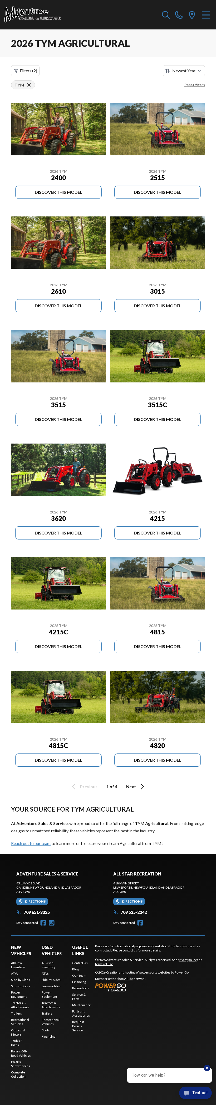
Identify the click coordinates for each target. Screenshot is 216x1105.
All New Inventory (18, 965)
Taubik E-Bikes (17, 1043)
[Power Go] (142, 987)
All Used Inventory (48, 965)
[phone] (179, 14)
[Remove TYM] (29, 85)
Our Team (79, 975)
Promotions (80, 988)
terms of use (104, 964)
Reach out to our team (31, 843)
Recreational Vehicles (20, 1022)
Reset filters (194, 85)
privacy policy (187, 960)
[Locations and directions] (192, 14)
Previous (88, 786)
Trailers (16, 1013)
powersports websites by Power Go (164, 972)
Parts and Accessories (81, 1013)
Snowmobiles (20, 986)
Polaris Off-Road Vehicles (21, 1053)
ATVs (14, 973)
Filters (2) (28, 70)
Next (131, 786)
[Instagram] (51, 923)
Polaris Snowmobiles (20, 1064)
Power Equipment (19, 994)
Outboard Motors (18, 1032)
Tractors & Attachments (20, 1005)
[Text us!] (195, 1093)
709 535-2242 (134, 912)
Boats (46, 1030)
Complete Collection (18, 1074)
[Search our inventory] (166, 14)
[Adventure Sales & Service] (32, 14)
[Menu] (206, 14)
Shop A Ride (125, 979)
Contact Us (80, 963)
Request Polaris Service (78, 1026)
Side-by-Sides (20, 980)
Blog (75, 969)
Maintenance (81, 1005)
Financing (48, 1036)
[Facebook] (43, 923)
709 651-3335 (37, 912)
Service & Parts (79, 996)
